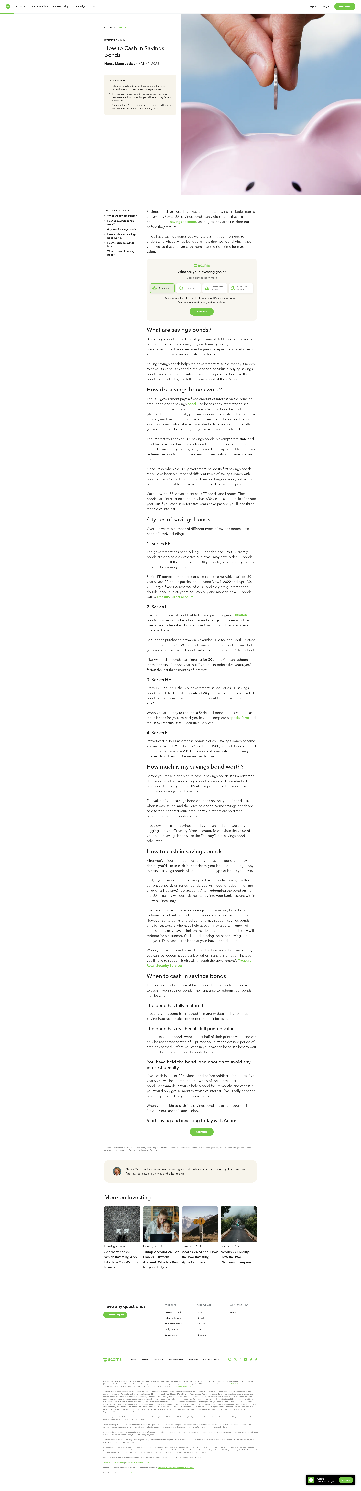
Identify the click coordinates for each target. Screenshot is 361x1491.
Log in (326, 6)
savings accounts (183, 222)
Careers (201, 1323)
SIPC (237, 1384)
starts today (173, 1318)
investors (172, 1329)
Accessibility (135, 1473)
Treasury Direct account (175, 597)
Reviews (201, 1335)
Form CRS (129, 1463)
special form (239, 718)
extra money (174, 1323)
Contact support (115, 1314)
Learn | (112, 27)
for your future (175, 1312)
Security (201, 1318)
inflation (240, 615)
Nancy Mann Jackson (120, 64)
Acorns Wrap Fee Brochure (113, 1463)
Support (314, 6)
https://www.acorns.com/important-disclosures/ (176, 1468)
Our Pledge (79, 6)
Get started (345, 6)
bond (192, 404)
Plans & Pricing (61, 6)
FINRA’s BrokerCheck (142, 1463)
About (200, 1312)
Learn (93, 6)
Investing (122, 27)
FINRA (232, 1384)
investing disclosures (183, 1386)
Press (200, 1329)
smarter (171, 1335)
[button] (256, 1359)
